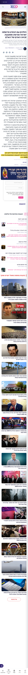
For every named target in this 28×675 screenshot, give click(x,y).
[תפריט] (25, 6)
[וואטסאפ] (4, 52)
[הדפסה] (13, 52)
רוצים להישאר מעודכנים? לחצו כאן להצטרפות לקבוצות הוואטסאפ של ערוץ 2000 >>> (14, 155)
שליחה (21, 197)
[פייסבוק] (10, 52)
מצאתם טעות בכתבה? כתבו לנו (20, 159)
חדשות (16, 164)
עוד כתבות (14, 599)
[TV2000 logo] (14, 6)
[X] (6, 52)
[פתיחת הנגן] (1, 666)
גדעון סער (23, 164)
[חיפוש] (3, 6)
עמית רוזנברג (19, 48)
